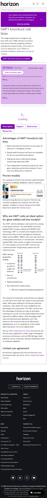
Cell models (4, 408)
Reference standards (7, 412)
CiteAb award (25, 208)
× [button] (45, 489)
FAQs (2, 434)
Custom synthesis (6, 415)
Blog (24, 419)
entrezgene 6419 (36, 68)
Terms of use (4, 448)
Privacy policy (5, 441)
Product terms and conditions (9, 462)
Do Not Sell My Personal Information (11, 469)
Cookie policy (5, 438)
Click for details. (23, 24)
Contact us (16, 386)
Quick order (26, 441)
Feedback (26, 434)
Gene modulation (6, 401)
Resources (7, 131)
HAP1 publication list (17, 331)
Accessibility (4, 427)
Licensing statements (7, 459)
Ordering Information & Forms (32, 445)
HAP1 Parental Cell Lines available (16, 58)
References (32, 126)
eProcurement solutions (30, 431)
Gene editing (4, 398)
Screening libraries (6, 405)
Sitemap (3, 431)
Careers (25, 398)
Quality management (29, 415)
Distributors (26, 405)
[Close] (41, 19)
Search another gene (13, 72)
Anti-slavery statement (7, 455)
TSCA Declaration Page (7, 466)
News (24, 408)
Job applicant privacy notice (9, 452)
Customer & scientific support (32, 427)
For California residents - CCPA (10, 445)
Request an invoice (28, 438)
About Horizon (27, 401)
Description (8, 126)
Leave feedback (31, 386)
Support (20, 126)
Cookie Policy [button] (33, 496)
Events (25, 412)
